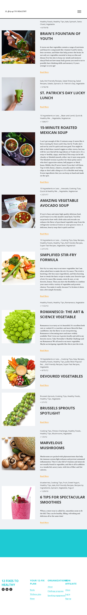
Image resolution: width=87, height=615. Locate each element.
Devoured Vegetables (61, 376)
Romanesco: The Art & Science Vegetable (62, 314)
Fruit (65, 482)
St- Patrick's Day (68, 83)
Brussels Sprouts (47, 396)
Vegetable (50, 24)
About (67, 590)
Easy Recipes (78, 240)
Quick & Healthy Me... (49, 191)
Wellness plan (35, 594)
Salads (50, 83)
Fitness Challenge (59, 431)
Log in (67, 594)
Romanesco (70, 302)
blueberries (45, 482)
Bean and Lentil (68, 115)
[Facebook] (10, 589)
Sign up (68, 598)
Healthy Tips (58, 21)
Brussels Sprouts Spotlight (57, 410)
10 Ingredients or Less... (50, 115)
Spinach (72, 21)
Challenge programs (56, 591)
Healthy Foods (46, 21)
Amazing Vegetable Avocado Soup (59, 203)
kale (67, 21)
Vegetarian (66, 118)
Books (32, 590)
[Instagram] (3, 589)
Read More (44, 72)
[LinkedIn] (7, 589)
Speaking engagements (56, 595)
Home (32, 598)
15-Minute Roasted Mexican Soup (58, 130)
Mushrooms (57, 433)
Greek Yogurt (73, 482)
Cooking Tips (75, 188)
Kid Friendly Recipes (53, 81)
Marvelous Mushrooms (52, 445)
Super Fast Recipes (48, 245)
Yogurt (71, 488)
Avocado (65, 188)
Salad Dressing (69, 81)
